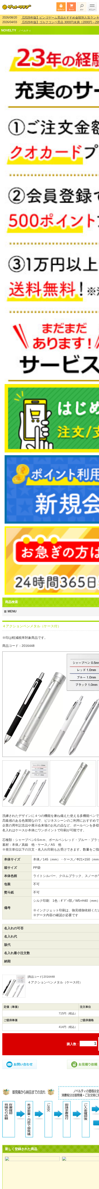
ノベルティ (24, 27)
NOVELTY (8, 27)
